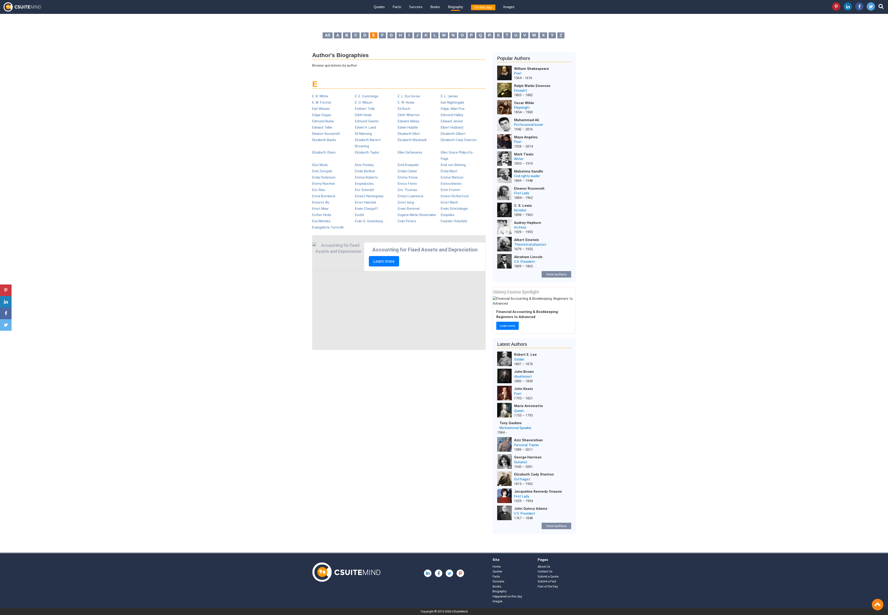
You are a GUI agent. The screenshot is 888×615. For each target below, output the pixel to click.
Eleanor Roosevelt (326, 134)
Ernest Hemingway (369, 196)
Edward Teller (322, 127)
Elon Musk (320, 165)
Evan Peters (407, 221)
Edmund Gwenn (367, 121)
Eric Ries (318, 190)
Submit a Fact (547, 581)
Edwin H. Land (365, 127)
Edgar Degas (321, 115)
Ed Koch (404, 109)
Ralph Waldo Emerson (532, 86)
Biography (455, 7)
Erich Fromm (450, 190)
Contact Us (545, 571)
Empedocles (364, 184)
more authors (556, 274)
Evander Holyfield (454, 221)
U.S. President (524, 262)
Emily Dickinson (324, 177)
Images (509, 7)
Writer (518, 159)
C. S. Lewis (523, 206)
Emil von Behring (453, 165)
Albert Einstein (526, 240)
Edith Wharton (408, 115)
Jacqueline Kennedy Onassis (538, 491)
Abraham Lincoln (528, 257)
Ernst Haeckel (365, 202)
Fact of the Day (548, 586)
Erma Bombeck (323, 196)
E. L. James (449, 96)
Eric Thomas (407, 190)
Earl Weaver (321, 109)
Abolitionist (523, 376)
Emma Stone (408, 177)
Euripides (447, 215)
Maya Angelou (526, 137)
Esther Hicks (321, 215)
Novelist (520, 210)
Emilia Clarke (407, 171)
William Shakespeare (531, 69)
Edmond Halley (452, 115)
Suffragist (522, 479)
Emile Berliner (365, 171)
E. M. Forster (321, 102)
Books (435, 7)
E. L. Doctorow (409, 96)
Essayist (520, 90)
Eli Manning (363, 134)
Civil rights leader (527, 176)
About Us (544, 566)
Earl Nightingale (452, 102)
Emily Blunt (449, 171)
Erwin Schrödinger (454, 209)
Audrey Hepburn (527, 223)
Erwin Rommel (408, 209)
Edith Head (363, 115)
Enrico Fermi (407, 184)
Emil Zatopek (322, 171)
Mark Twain (523, 154)
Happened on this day (507, 596)
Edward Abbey (408, 121)
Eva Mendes (321, 221)
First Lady (521, 193)
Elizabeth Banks (324, 140)
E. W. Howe (406, 102)
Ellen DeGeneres (410, 152)
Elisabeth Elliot (409, 134)
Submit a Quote (548, 576)
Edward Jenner (452, 121)
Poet (517, 73)
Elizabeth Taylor (367, 152)
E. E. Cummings (366, 96)
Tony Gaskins (511, 423)
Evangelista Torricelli (327, 227)
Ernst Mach (449, 202)
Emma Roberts (366, 177)
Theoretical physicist (530, 244)
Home (497, 566)
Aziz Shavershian (528, 440)
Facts (397, 7)
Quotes (379, 7)
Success (415, 7)
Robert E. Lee (525, 354)
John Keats (523, 389)
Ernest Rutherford (455, 196)
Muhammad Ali (526, 120)
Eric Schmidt (364, 190)
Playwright (522, 107)
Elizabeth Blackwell (412, 140)
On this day (483, 7)
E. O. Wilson (363, 102)
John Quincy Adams (530, 509)
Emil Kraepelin (408, 165)
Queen (519, 411)
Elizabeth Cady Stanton (459, 140)
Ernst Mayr (320, 209)
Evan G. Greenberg (369, 221)
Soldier (519, 359)
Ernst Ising (406, 202)
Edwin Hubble (408, 127)
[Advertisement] (399, 310)
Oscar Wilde (524, 103)
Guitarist (520, 462)
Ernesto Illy (320, 202)
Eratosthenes (451, 184)
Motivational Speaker (516, 428)
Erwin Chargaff (366, 209)
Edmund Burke (323, 121)
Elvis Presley (364, 165)
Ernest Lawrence (410, 196)
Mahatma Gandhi (528, 171)
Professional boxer (528, 125)
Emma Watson (452, 177)
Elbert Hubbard (452, 127)
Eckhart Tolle (365, 109)
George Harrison (528, 457)
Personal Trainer (526, 445)
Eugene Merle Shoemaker (417, 215)
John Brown (524, 372)
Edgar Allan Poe (453, 109)
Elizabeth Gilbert (453, 134)
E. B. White (320, 96)
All (327, 35)
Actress (520, 227)
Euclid (359, 215)
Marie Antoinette (528, 406)
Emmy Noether (323, 184)
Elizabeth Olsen (324, 152)
